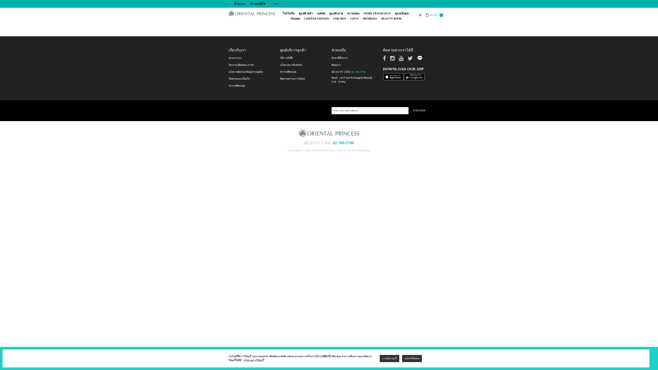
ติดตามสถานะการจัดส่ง (292, 78)
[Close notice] (644, 358)
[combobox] (420, 15)
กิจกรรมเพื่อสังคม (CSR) (241, 65)
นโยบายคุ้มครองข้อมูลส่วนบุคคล (246, 72)
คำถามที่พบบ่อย (237, 85)
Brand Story (235, 58)
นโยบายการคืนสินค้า (291, 65)
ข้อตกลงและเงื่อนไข (239, 78)
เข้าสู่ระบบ (239, 4)
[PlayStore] (414, 76)
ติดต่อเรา (336, 65)
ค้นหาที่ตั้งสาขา (340, 58)
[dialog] (329, 358)
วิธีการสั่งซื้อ (286, 58)
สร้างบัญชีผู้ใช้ (257, 4)
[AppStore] (393, 76)
